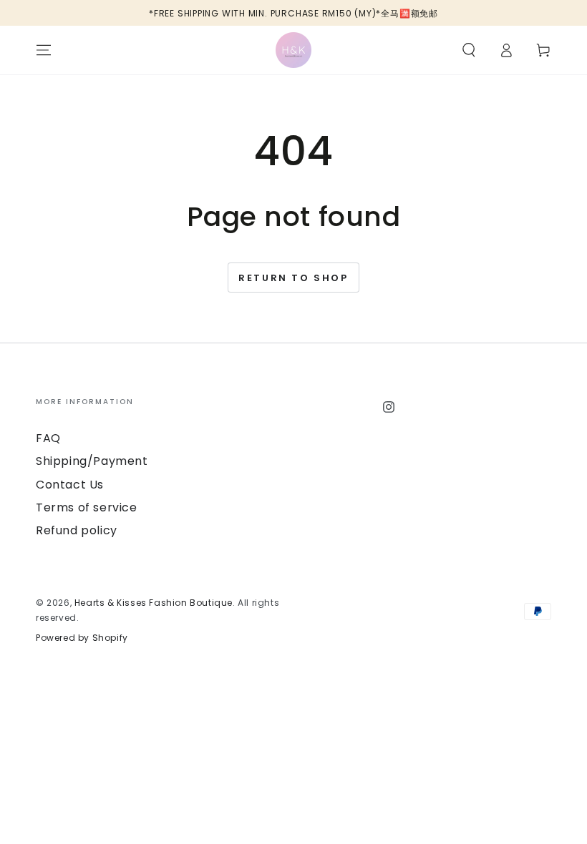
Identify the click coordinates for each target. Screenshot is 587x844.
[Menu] (43, 50)
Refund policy (76, 530)
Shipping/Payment (92, 461)
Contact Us (70, 484)
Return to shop (293, 278)
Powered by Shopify (82, 638)
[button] (468, 50)
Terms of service (86, 507)
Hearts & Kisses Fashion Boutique (153, 603)
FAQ (48, 438)
